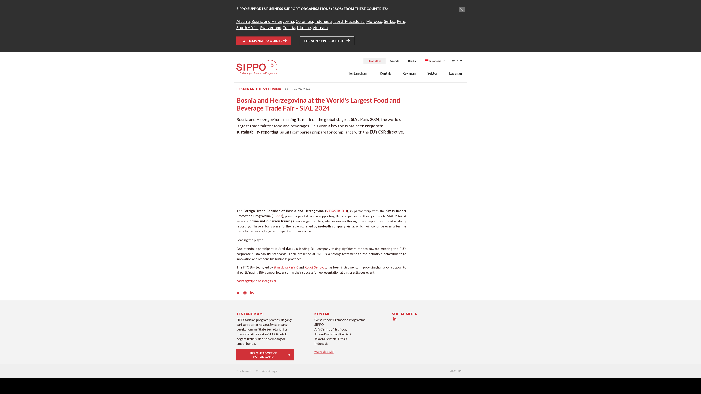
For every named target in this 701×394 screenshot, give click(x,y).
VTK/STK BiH (336, 211)
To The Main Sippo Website (261, 40)
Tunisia (289, 27)
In (457, 60)
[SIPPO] (256, 67)
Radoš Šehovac (315, 267)
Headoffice (374, 60)
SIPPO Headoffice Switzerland (263, 354)
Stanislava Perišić (285, 267)
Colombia (304, 21)
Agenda (394, 60)
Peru (401, 21)
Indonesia (323, 21)
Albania (243, 21)
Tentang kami (358, 73)
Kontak (385, 73)
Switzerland (270, 27)
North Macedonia (349, 21)
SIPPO (277, 216)
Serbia (389, 21)
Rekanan (409, 73)
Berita (412, 60)
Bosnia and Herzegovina (272, 21)
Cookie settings (266, 371)
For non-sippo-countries (324, 41)
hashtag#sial (267, 281)
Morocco (374, 21)
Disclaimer (243, 371)
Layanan (455, 73)
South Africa (247, 27)
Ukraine (304, 27)
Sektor (432, 73)
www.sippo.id (324, 351)
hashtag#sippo (246, 281)
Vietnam (320, 27)
